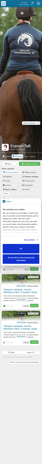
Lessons (8, 185)
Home (8, 156)
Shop (26, 157)
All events (25, 189)
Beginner (8, 176)
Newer (29, 352)
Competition (28, 185)
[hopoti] (3, 3)
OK (21, 249)
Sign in (32, 4)
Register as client (30, 164)
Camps (7, 181)
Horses (32, 157)
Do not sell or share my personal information (21, 259)
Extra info (34, 269)
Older (12, 352)
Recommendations (12, 172)
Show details (29, 240)
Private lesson (29, 181)
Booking (18, 156)
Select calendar (8, 169)
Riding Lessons (30, 172)
